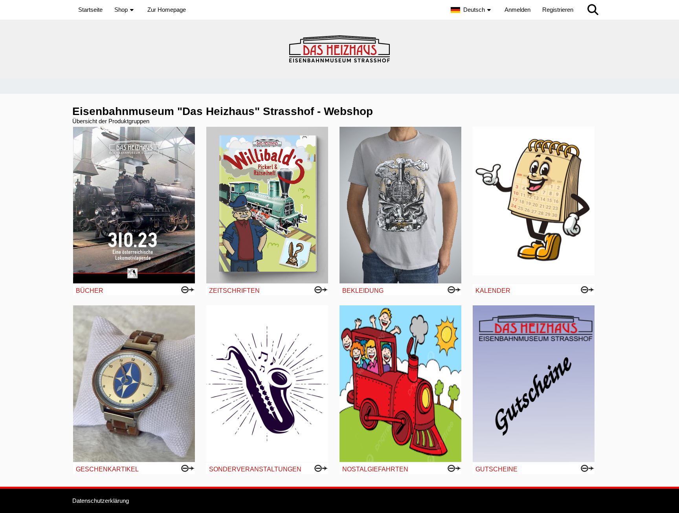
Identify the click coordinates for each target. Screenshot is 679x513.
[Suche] (593, 10)
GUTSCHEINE (496, 469)
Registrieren (557, 9)
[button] (472, 10)
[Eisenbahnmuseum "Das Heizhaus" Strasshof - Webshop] (339, 48)
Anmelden (517, 9)
